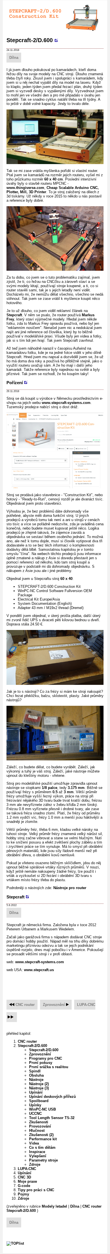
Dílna (13, 57)
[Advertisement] (58, 983)
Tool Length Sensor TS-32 (51, 1118)
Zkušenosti (38, 1122)
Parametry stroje (43, 1160)
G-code (24, 1186)
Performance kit (43, 1139)
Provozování (40, 1126)
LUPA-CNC (86, 1005)
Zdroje (34, 1164)
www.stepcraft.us (39, 970)
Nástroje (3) (39, 1088)
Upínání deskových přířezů (52, 1096)
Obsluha (36, 1075)
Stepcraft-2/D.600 (29, 40)
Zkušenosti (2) (41, 1135)
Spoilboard (39, 1101)
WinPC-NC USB (42, 1109)
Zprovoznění (54, 1005)
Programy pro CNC (45, 1058)
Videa (34, 1143)
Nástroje (36, 1079)
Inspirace (37, 1152)
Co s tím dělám (42, 1147)
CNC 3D (24, 1177)
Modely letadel (54, 1206)
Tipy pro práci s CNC (36, 1190)
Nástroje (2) (39, 1084)
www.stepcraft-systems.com (66, 403)
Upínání (36, 1092)
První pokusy (40, 1063)
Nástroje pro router (69, 888)
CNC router (25, 1005)
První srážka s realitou (48, 1067)
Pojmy (23, 1194)
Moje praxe (27, 1181)
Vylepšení (37, 1156)
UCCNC (35, 1113)
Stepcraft (14, 315)
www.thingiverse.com (25, 188)
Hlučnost (37, 1130)
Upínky (35, 1105)
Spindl (35, 1071)
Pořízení (14, 382)
